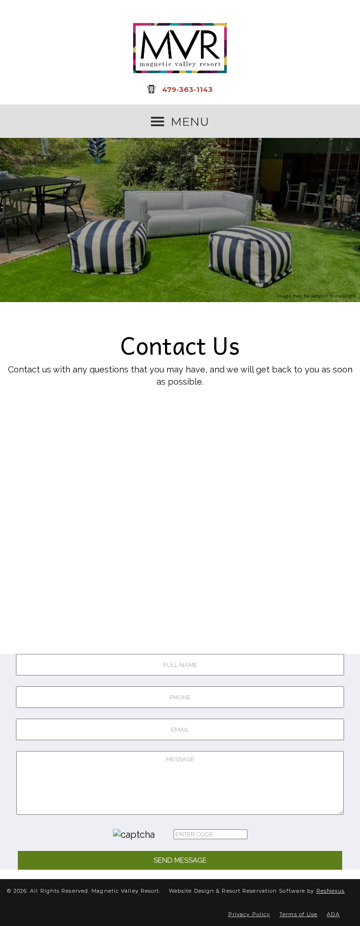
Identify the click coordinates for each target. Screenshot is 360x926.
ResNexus (330, 891)
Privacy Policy (249, 914)
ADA (333, 914)
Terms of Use (298, 914)
